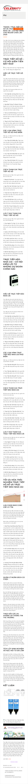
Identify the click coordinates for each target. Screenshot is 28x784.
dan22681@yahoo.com (10, 767)
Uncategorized (18, 28)
